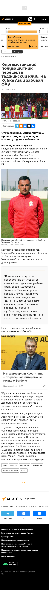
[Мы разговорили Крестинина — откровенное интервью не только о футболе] (24, 353)
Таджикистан (37, 465)
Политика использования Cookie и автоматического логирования (16, 545)
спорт (5, 465)
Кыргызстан (24, 465)
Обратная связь (8, 556)
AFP (4, 121)
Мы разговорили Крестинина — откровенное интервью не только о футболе (23, 377)
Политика (21, 506)
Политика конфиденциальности (15, 540)
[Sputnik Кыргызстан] (8, 20)
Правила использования (22, 529)
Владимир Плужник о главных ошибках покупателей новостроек (21, 42)
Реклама (30, 533)
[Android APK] (9, 564)
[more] (44, 386)
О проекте (5, 529)
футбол (23, 470)
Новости (13, 465)
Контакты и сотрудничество (13, 533)
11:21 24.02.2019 (8, 89)
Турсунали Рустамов (10, 470)
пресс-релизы (7, 536)
